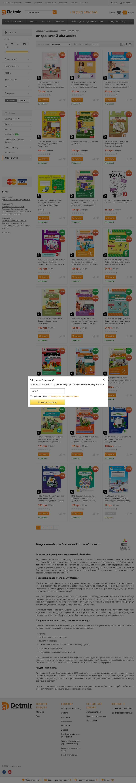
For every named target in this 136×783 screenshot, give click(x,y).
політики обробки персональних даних (63, 396)
